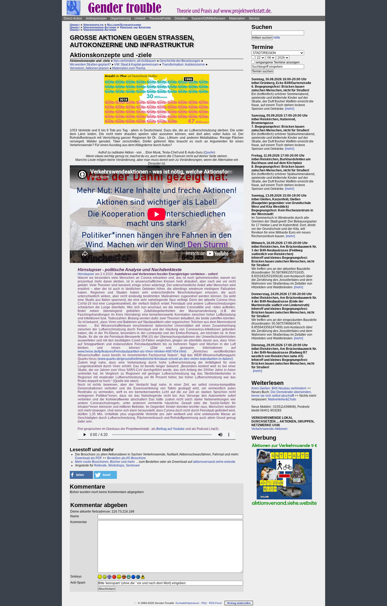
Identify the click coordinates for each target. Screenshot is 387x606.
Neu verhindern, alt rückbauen (134, 61)
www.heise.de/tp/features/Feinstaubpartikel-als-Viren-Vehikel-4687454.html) (132, 351)
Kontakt (180, 603)
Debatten (181, 18)
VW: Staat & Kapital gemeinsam (136, 64)
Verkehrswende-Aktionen (99, 27)
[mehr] (289, 109)
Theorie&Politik (160, 18)
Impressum (192, 603)
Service (254, 18)
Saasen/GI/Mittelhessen (208, 18)
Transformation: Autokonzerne (183, 64)
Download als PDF (88, 458)
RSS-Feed (215, 603)
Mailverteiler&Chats (282, 399)
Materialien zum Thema (128, 68)
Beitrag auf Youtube (170, 429)
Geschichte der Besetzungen (180, 61)
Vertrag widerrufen (239, 603)
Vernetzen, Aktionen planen (89, 68)
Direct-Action (73, 18)
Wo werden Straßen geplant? (90, 64)
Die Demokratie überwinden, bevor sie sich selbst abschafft (281, 394)
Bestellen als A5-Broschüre (126, 458)
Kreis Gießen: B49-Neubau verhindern (278, 388)
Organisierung (120, 18)
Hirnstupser (86, 274)
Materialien (237, 18)
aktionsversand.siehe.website (214, 462)
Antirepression (96, 18)
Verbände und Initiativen (135, 27)
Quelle (209, 152)
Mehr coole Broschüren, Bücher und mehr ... (106, 462)
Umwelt (140, 18)
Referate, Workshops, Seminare (117, 465)
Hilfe (277, 37)
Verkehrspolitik (93, 25)
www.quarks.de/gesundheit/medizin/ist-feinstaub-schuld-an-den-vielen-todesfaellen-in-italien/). (166, 359)
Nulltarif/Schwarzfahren (124, 25)
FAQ (204, 603)
